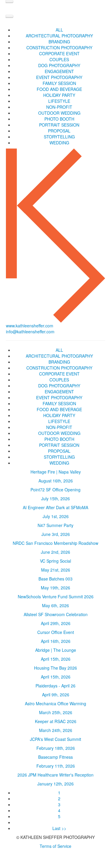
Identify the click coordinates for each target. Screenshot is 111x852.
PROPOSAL (59, 131)
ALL (59, 30)
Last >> (59, 828)
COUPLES (59, 59)
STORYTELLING (59, 137)
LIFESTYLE (59, 101)
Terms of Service (55, 846)
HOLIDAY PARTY (59, 95)
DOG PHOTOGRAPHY (59, 65)
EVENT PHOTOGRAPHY (59, 77)
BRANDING (59, 42)
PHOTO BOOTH (59, 119)
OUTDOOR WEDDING (59, 113)
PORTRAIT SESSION (59, 125)
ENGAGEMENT (59, 71)
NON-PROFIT (59, 107)
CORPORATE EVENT (59, 53)
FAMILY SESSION (59, 83)
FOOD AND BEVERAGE (59, 89)
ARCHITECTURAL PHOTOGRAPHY (59, 36)
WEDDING (59, 143)
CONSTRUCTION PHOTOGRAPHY (59, 48)
